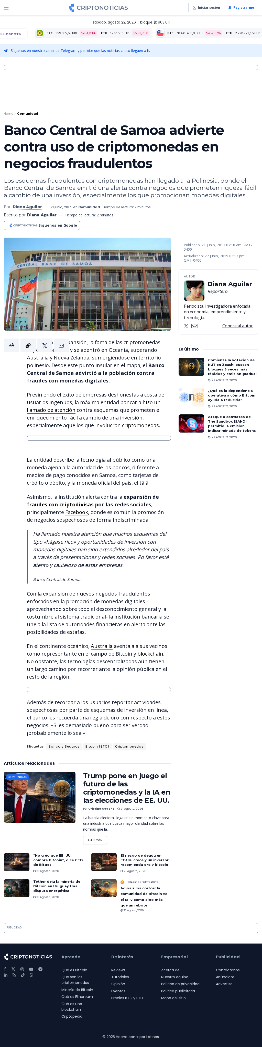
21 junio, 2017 (61, 207)
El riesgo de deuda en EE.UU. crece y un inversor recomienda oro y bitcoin (145, 860)
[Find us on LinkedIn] (5, 975)
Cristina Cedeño (101, 809)
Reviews (118, 970)
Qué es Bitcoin (74, 970)
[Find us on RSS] (14, 975)
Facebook (76, 512)
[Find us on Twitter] (13, 969)
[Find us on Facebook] (5, 969)
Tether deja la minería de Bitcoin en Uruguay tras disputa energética (56, 886)
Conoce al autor (237, 326)
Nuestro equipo (174, 977)
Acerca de (170, 970)
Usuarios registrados (141, 882)
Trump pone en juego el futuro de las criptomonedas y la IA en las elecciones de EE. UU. (126, 788)
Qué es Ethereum (77, 996)
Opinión (118, 983)
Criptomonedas (129, 746)
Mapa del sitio (173, 998)
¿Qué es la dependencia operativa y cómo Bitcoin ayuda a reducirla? (231, 395)
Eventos (118, 991)
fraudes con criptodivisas (60, 504)
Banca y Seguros (64, 746)
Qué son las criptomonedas (75, 979)
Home (8, 113)
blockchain (150, 653)
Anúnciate (225, 977)
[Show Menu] (6, 7)
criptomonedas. (140, 425)
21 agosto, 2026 (131, 809)
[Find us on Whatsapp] (31, 975)
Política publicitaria (178, 991)
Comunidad (27, 113)
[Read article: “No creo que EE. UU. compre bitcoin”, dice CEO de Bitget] (16, 862)
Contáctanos (228, 970)
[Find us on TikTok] (23, 975)
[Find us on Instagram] (22, 969)
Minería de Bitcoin (77, 989)
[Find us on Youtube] (31, 969)
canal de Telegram (61, 50)
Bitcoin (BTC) (97, 746)
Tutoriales (120, 977)
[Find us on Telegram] (40, 969)
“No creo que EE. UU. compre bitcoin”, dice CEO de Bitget (58, 860)
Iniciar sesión (209, 7)
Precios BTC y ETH (127, 998)
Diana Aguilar (27, 207)
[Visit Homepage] (98, 8)
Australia (102, 646)
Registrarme (243, 7)
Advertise (224, 983)
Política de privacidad (180, 983)
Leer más (97, 839)
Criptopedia (71, 1016)
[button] (36, 345)
